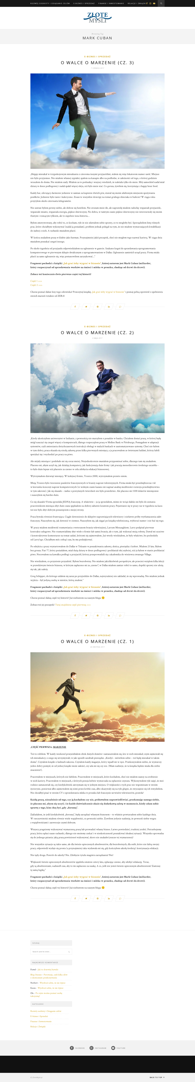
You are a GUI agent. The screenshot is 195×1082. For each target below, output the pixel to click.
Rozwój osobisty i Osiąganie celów (50, 3)
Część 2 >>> (36, 285)
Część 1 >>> (36, 281)
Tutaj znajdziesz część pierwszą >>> (73, 604)
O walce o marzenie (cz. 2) (97, 332)
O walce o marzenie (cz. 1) (97, 641)
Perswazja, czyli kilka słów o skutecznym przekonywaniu (48, 976)
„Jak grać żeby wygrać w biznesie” (82, 263)
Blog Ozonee (36, 974)
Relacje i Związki (137, 3)
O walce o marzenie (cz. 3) (97, 62)
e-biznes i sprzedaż (97, 56)
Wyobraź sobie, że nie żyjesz (52, 982)
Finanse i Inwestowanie (111, 3)
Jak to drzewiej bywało (48, 969)
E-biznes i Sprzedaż (84, 3)
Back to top (156, 1077)
